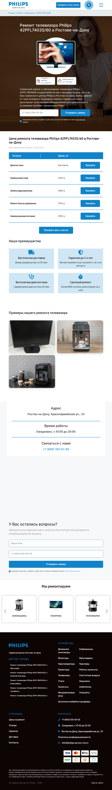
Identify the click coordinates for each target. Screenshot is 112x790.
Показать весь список (56, 230)
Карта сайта (97, 783)
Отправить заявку (75, 112)
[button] (5, 611)
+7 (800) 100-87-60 (56, 449)
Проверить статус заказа (68, 5)
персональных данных (72, 571)
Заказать (90, 165)
